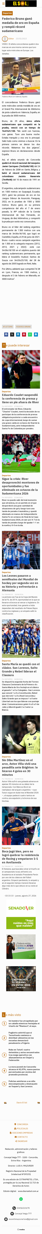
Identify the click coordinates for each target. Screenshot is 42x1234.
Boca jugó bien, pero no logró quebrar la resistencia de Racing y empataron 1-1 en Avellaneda (20, 857)
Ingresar (22, 1141)
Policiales (22, 1128)
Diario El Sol (22, 1102)
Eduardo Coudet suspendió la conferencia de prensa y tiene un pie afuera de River (20, 398)
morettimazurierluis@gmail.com (23, 1219)
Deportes (7, 13)
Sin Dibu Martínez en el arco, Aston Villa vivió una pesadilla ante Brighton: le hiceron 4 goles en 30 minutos (20, 767)
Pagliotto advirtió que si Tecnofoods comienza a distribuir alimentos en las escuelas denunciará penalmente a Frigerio (21, 1037)
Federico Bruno (23, 327)
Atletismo (8, 327)
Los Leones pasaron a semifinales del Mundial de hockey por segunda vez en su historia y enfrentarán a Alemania (20, 583)
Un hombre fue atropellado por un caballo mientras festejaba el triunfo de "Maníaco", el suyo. (24, 1023)
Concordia (22, 1124)
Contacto (22, 1137)
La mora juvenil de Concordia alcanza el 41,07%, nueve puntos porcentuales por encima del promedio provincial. (24, 1071)
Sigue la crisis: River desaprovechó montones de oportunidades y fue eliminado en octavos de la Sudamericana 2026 (20, 486)
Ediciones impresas (22, 1133)
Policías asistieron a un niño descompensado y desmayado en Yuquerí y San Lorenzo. (23, 1084)
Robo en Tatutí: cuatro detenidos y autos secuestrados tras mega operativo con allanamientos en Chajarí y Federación (24, 1054)
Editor (11, 38)
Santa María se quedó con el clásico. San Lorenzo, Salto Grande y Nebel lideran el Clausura (21, 669)
